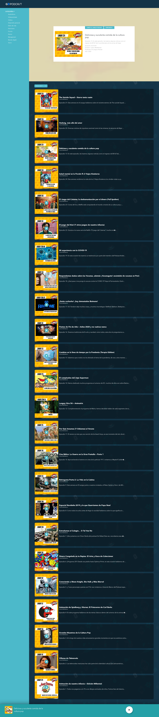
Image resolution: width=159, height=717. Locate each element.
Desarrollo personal (14, 23)
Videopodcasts (12, 17)
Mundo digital (12, 40)
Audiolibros (11, 14)
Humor (10, 34)
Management (12, 37)
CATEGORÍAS (9, 11)
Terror (10, 43)
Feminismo (11, 28)
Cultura (10, 20)
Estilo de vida (12, 26)
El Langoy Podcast (96, 27)
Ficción (10, 31)
